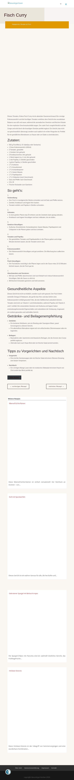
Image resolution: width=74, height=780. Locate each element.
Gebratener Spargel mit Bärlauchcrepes (23, 593)
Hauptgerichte (16, 24)
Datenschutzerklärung (31, 768)
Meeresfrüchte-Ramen (17, 403)
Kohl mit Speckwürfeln (17, 497)
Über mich (18, 768)
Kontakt (54, 768)
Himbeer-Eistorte (15, 671)
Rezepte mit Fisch (26, 24)
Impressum (45, 768)
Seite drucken (14, 377)
